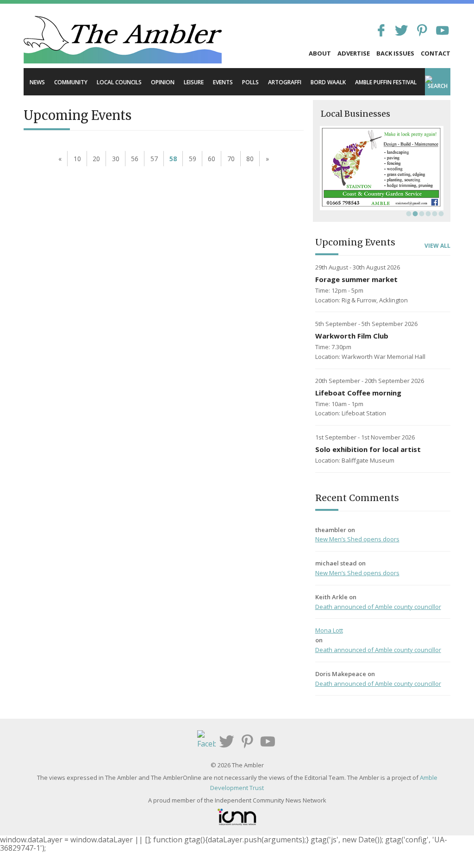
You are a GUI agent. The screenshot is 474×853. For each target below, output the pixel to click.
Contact (435, 53)
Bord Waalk (328, 82)
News (37, 82)
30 (115, 158)
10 (77, 158)
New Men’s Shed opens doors (357, 539)
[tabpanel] (381, 168)
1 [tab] (407, 213)
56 (134, 158)
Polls (250, 82)
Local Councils (119, 82)
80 (250, 158)
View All (437, 246)
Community (70, 82)
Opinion (163, 82)
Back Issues (395, 53)
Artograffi (284, 82)
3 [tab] (420, 213)
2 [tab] (414, 213)
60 (211, 158)
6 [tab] (440, 213)
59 (192, 158)
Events (223, 82)
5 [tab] (433, 213)
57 (154, 158)
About (320, 53)
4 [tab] (427, 213)
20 (96, 158)
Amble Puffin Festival (386, 82)
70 (231, 158)
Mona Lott (329, 630)
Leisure (194, 82)
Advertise (353, 53)
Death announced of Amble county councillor (378, 606)
